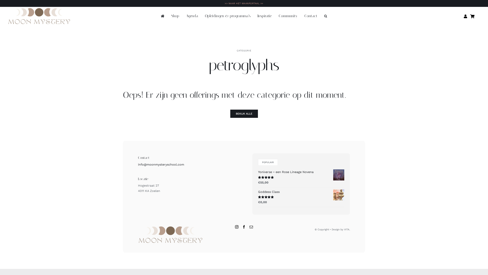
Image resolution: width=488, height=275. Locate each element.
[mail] (251, 227)
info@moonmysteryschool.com (161, 164)
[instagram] (236, 227)
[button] (325, 16)
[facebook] (244, 227)
